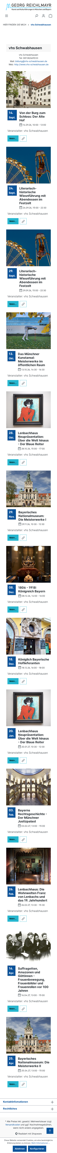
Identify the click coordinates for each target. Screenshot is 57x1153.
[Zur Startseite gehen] (28, 7)
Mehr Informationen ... (40, 1143)
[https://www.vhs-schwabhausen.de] (23, 138)
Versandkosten (12, 1124)
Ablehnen (20, 1148)
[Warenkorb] (50, 16)
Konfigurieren (37, 1148)
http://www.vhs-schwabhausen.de (31, 64)
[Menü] (6, 16)
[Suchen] (36, 16)
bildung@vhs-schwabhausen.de (31, 61)
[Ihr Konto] (43, 16)
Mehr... (13, 138)
